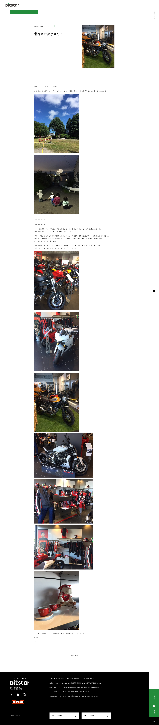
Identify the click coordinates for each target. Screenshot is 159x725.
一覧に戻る (74, 655)
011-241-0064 (16, 687)
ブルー (49, 26)
